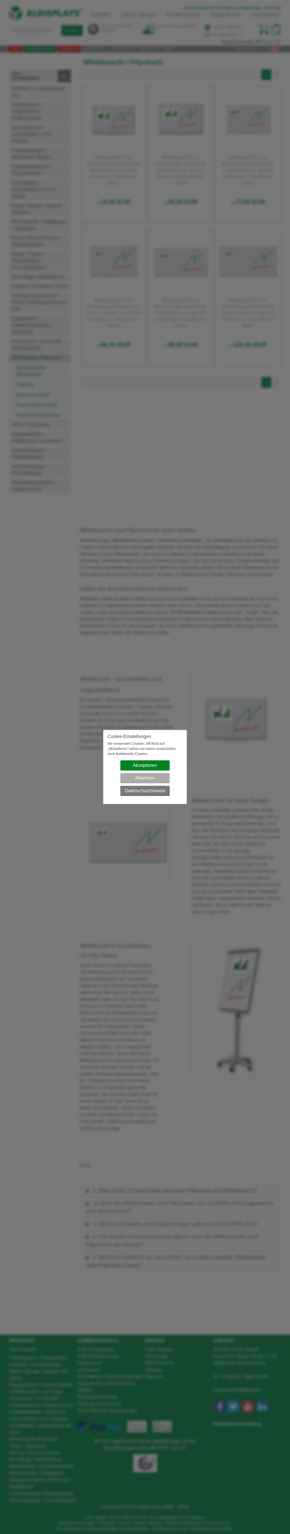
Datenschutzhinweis (145, 790)
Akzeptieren (145, 765)
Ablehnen (145, 778)
